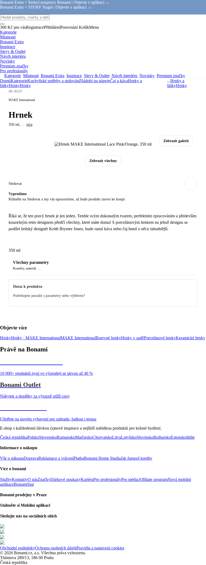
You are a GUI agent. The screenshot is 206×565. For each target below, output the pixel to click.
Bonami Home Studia (102, 458)
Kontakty (20, 479)
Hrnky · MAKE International (36, 338)
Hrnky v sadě (132, 338)
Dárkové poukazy (65, 479)
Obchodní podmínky (17, 548)
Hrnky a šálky (175, 83)
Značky (44, 479)
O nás (33, 479)
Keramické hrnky (190, 338)
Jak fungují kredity (136, 458)
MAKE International (78, 338)
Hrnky (25, 85)
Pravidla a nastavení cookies (100, 548)
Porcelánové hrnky (160, 338)
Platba (78, 458)
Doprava (31, 458)
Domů (5, 80)
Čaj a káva (119, 80)
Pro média (129, 479)
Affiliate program (153, 479)
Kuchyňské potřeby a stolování (53, 80)
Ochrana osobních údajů (55, 548)
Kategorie (19, 80)
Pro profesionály (107, 479)
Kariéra (87, 479)
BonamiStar (24, 484)
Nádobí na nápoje (95, 80)
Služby (6, 479)
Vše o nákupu (12, 458)
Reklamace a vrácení (55, 458)
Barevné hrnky (108, 338)
